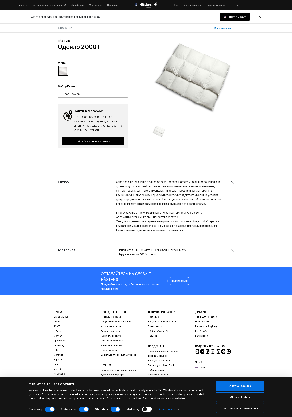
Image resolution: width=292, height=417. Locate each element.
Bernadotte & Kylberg (206, 326)
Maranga (58, 355)
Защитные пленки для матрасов (118, 355)
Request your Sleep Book (161, 365)
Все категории (223, 28)
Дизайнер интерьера (112, 374)
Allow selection (240, 397)
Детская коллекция (112, 345)
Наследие (112, 5)
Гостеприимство (192, 5)
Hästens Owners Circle (160, 331)
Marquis (58, 369)
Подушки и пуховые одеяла (116, 321)
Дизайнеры (77, 5)
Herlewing (59, 345)
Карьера (152, 336)
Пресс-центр (155, 326)
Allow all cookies (240, 385)
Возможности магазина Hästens (118, 370)
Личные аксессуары (112, 340)
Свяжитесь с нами (158, 374)
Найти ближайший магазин (93, 141)
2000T (57, 326)
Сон (176, 5)
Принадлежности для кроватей (49, 5)
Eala (56, 350)
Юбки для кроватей (111, 336)
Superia (58, 359)
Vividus (57, 321)
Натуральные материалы (162, 321)
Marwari (58, 336)
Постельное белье (111, 317)
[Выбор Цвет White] (63, 72)
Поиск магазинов (215, 5)
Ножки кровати (109, 350)
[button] (235, 17)
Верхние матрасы (110, 331)
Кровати (22, 5)
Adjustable (59, 374)
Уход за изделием (158, 356)
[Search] (237, 5)
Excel (56, 364)
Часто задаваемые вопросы (163, 351)
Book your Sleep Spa (159, 360)
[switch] (84, 409)
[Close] (260, 17)
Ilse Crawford (202, 331)
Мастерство (95, 5)
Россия (203, 367)
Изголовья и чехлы (111, 326)
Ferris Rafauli (202, 321)
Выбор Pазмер (67, 86)
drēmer (57, 331)
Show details (166, 409)
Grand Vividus (61, 317)
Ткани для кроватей (206, 317)
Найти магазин (156, 370)
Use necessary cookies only (240, 408)
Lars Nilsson (201, 336)
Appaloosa (59, 340)
